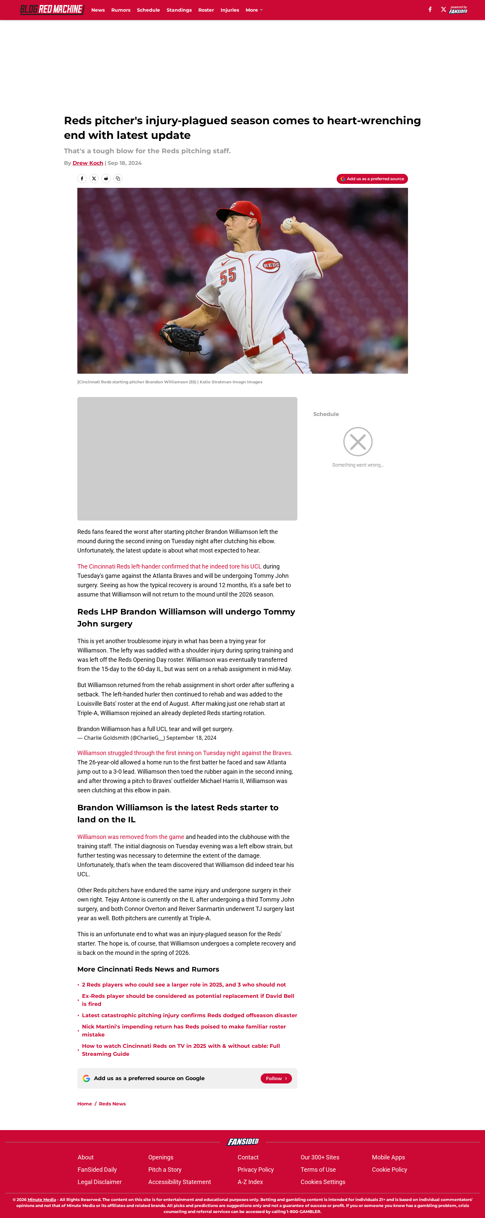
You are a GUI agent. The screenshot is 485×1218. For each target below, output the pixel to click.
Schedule (148, 10)
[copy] (118, 178)
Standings (179, 10)
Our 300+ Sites (320, 1157)
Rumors (120, 10)
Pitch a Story (165, 1169)
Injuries (230, 10)
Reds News (112, 1104)
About (86, 1157)
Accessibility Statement (179, 1181)
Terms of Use (318, 1169)
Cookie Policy (389, 1169)
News (98, 10)
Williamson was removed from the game (130, 836)
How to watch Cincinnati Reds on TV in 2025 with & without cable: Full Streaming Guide (181, 1050)
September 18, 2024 (191, 737)
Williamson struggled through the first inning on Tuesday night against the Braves (184, 752)
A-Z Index (250, 1181)
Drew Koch (88, 163)
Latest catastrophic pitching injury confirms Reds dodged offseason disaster (189, 1015)
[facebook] (430, 9)
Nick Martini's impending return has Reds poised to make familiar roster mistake (184, 1030)
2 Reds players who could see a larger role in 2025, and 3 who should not (184, 985)
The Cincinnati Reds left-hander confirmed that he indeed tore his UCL (169, 566)
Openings (160, 1157)
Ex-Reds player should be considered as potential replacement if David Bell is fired (188, 1000)
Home (84, 1104)
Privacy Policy (256, 1169)
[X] (443, 9)
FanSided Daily (97, 1169)
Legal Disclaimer (100, 1181)
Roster (206, 10)
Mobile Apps (388, 1157)
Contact (248, 1157)
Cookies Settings (323, 1181)
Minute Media (42, 1199)
